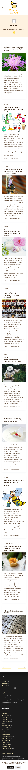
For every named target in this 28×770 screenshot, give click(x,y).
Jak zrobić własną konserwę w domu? (14, 612)
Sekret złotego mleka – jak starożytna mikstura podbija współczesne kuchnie (13, 420)
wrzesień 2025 (6, 719)
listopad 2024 (6, 734)
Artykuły (6, 44)
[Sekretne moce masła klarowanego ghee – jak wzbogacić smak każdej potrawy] (14, 246)
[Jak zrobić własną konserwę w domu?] (14, 624)
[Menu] (2, 7)
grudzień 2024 (6, 732)
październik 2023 (7, 748)
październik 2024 (7, 736)
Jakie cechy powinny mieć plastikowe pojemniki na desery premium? (12, 548)
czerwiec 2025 (6, 721)
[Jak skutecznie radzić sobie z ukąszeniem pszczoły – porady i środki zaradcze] (14, 373)
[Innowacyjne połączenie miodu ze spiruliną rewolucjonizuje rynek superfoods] (14, 308)
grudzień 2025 (6, 717)
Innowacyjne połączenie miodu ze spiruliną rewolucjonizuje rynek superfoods (12, 294)
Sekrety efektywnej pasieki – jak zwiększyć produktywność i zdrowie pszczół (14, 171)
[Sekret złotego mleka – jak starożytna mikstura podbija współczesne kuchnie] (14, 433)
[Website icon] (14, 32)
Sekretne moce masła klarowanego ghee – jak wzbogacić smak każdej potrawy (12, 232)
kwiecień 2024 (6, 746)
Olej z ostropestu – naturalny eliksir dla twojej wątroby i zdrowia (13, 48)
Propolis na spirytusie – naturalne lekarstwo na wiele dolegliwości (13, 109)
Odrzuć (18, 767)
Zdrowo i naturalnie (8, 688)
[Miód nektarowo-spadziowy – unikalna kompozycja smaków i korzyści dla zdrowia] (14, 497)
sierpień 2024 (6, 740)
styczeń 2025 (5, 730)
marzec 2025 (5, 728)
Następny (21, 667)
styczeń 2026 (5, 715)
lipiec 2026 (5, 713)
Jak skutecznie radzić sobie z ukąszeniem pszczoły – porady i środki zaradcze (13, 359)
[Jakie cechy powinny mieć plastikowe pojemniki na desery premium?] (14, 561)
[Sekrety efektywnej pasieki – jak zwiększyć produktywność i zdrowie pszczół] (14, 184)
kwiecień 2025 (6, 726)
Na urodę (4, 686)
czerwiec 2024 (6, 744)
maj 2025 (4, 723)
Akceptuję (11, 767)
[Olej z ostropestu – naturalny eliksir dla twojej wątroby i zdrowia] (14, 62)
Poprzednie (7, 667)
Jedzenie (11, 543)
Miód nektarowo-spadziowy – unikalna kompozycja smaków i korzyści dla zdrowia (14, 483)
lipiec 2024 (5, 742)
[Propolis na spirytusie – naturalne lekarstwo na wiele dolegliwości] (14, 122)
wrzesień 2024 (6, 738)
